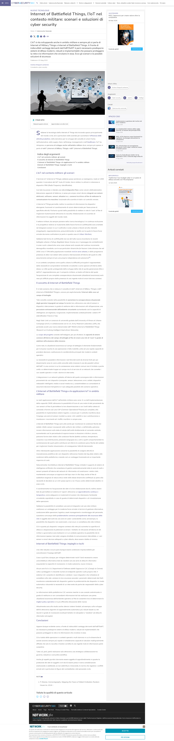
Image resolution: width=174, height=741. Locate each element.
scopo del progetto (46, 335)
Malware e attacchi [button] (69, 3)
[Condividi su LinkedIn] (37, 36)
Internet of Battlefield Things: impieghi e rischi (54, 165)
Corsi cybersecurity (152, 3)
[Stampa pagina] (44, 36)
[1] (89, 257)
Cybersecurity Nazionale (56, 3)
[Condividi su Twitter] (34, 36)
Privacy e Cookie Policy (62, 710)
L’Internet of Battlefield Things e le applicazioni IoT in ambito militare (63, 162)
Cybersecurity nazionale (44, 31)
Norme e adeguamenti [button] (85, 3)
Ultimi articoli (43, 3)
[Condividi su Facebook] (31, 36)
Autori (40, 710)
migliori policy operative (45, 602)
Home (32, 31)
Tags (45, 710)
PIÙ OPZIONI (125, 737)
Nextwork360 (36, 718)
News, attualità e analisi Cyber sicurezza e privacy (131, 3)
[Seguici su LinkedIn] (71, 706)
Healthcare (91, 142)
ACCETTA (125, 731)
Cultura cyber (111, 3)
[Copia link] (47, 36)
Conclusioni (41, 167)
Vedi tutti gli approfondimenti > (135, 162)
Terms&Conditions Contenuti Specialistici (83, 710)
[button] (5, 3)
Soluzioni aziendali (100, 3)
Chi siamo (162, 3)
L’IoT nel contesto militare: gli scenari (51, 157)
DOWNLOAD (136, 49)
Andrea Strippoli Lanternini (39, 65)
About (34, 710)
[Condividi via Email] (41, 36)
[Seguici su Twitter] (75, 706)
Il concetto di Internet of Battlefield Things (53, 160)
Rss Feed (51, 710)
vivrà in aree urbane (79, 252)
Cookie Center (101, 710)
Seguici (62, 706)
